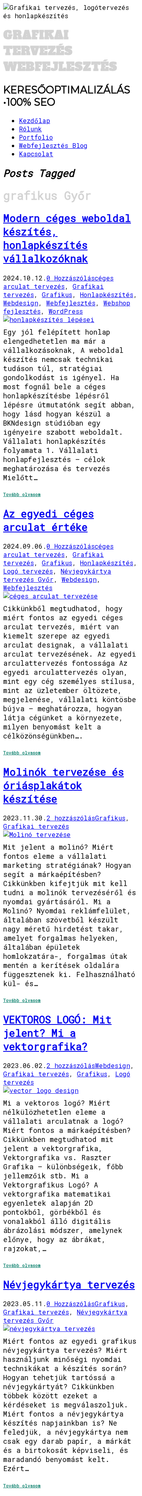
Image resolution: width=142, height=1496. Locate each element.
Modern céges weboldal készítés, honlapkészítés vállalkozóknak (67, 238)
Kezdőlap (34, 120)
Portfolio (36, 137)
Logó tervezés (28, 571)
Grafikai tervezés (36, 826)
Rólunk (30, 129)
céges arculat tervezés (58, 282)
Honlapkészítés (106, 294)
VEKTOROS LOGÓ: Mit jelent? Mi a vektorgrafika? (57, 1033)
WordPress (66, 311)
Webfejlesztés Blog (53, 145)
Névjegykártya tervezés (69, 1284)
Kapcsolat (36, 154)
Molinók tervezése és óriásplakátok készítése (63, 785)
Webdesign (20, 303)
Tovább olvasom (22, 494)
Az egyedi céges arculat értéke (48, 520)
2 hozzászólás (71, 818)
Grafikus (57, 294)
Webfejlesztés (70, 303)
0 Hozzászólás (71, 278)
